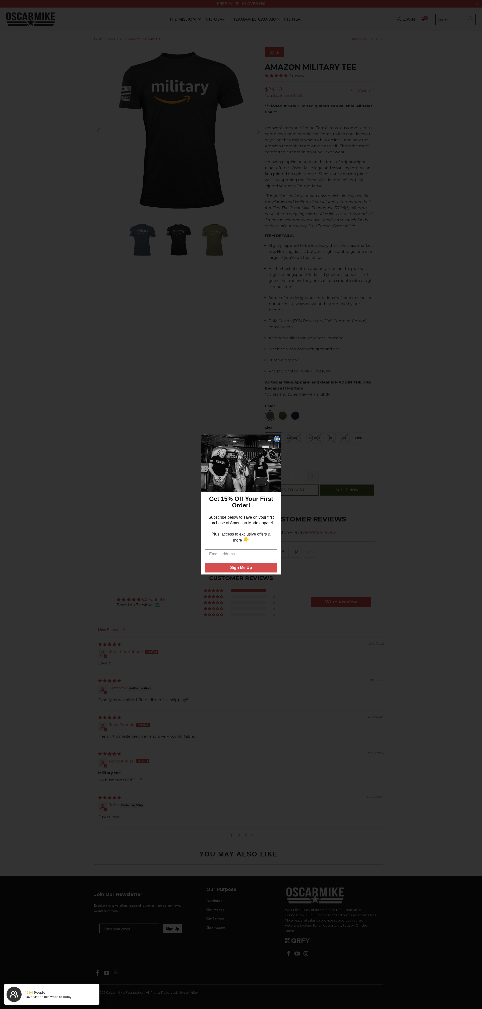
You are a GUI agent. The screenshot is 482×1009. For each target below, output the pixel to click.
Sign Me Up (241, 567)
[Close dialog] (276, 439)
